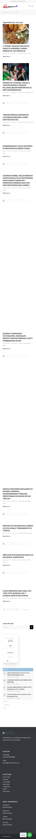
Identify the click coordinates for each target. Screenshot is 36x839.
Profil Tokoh (6, 777)
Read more (6, 56)
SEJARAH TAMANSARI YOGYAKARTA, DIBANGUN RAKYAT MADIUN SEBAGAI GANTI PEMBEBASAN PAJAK (18, 337)
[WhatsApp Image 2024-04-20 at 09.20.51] (16, 421)
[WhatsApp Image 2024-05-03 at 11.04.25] (16, 107)
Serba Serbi (6, 791)
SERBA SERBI (29, 92)
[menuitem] (28, 6)
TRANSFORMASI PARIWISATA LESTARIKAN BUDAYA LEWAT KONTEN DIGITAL (16, 117)
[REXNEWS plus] (15, 6)
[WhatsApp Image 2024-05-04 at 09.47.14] (16, 72)
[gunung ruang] (16, 138)
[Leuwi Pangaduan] (16, 580)
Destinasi (29, 533)
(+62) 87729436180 (9, 757)
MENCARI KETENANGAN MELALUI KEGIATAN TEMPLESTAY (18, 556)
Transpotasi (6, 786)
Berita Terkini (23, 53)
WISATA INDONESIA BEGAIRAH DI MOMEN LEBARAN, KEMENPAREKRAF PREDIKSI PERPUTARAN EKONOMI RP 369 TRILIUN (18, 494)
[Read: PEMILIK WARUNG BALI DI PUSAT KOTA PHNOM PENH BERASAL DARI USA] (4, 673)
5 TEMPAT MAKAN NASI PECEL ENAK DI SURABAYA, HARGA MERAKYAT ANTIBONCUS (16, 48)
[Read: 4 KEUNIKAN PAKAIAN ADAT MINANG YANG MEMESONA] (4, 680)
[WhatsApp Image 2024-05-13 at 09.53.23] (16, 34)
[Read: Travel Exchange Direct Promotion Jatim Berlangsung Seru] (4, 695)
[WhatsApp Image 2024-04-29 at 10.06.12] (16, 265)
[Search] (28, 6)
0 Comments (14, 53)
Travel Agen (6, 782)
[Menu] (32, 6)
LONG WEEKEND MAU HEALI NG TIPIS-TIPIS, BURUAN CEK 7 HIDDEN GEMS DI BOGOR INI (17, 593)
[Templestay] (16, 548)
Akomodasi (6, 784)
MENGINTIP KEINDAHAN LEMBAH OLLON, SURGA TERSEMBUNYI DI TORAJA (18, 528)
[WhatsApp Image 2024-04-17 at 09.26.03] (16, 518)
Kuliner (29, 53)
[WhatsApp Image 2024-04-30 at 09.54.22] (16, 168)
